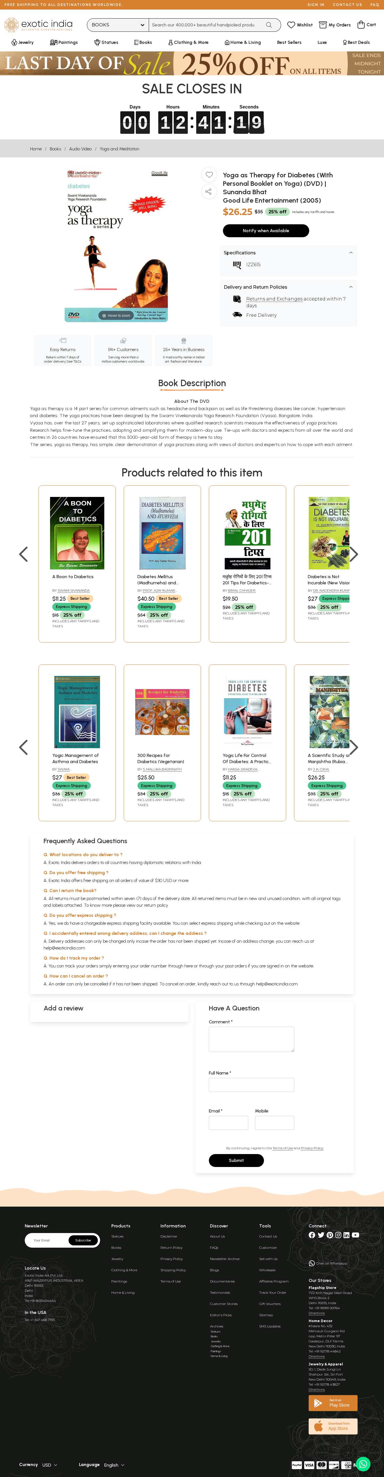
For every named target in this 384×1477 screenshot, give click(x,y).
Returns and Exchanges (274, 299)
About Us (217, 1236)
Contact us (347, 5)
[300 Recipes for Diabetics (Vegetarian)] (162, 746)
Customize (268, 1247)
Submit (236, 1160)
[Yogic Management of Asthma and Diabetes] (77, 746)
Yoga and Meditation (119, 148)
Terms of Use (283, 1148)
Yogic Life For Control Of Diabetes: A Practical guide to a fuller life (247, 762)
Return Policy (171, 1247)
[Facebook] (312, 1236)
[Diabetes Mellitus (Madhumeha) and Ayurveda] (162, 568)
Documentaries (222, 1281)
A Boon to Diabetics (73, 576)
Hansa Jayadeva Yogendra (240, 771)
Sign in (316, 5)
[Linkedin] (346, 1236)
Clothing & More (124, 1270)
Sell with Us (268, 1259)
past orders (236, 966)
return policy (156, 905)
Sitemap (266, 1315)
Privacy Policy (312, 1148)
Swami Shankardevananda (71, 771)
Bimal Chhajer (242, 590)
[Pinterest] (330, 1236)
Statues (117, 1236)
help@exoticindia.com (64, 948)
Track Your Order (272, 1292)
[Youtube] (355, 1236)
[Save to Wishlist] (209, 176)
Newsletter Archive (225, 1259)
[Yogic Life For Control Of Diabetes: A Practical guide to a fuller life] (247, 746)
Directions (317, 1313)
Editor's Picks (221, 1315)
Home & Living (123, 1292)
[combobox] (205, 25)
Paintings (119, 1281)
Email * (216, 1111)
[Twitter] (321, 1236)
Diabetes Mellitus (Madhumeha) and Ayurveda (156, 583)
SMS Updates (270, 1326)
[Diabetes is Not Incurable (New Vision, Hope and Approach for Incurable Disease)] (333, 568)
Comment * (221, 1021)
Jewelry (117, 1259)
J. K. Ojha (321, 769)
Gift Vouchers (270, 1304)
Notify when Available (266, 230)
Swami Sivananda (74, 590)
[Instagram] (338, 1236)
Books (55, 148)
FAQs (214, 1247)
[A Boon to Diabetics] (77, 568)
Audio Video (80, 148)
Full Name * (220, 1073)
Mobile (261, 1111)
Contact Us (268, 1236)
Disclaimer (169, 1236)
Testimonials (220, 1292)
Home (36, 148)
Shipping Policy (173, 1270)
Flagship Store (322, 1288)
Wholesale (267, 1270)
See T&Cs (73, 361)
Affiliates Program (274, 1281)
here (188, 966)
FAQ (375, 5)
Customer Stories (224, 1304)
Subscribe (83, 1240)
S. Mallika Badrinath (162, 769)
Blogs (214, 1270)
